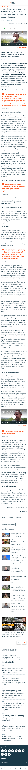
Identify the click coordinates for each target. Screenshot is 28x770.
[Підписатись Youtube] (12, 750)
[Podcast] (5, 754)
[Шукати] (25, 768)
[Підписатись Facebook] (2, 750)
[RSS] (2, 754)
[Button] (10, 24)
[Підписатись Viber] (19, 750)
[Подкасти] (20, 768)
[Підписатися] (9, 754)
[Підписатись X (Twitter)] (9, 750)
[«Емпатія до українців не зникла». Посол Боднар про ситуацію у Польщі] (6, 535)
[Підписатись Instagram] (16, 750)
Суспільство (5, 6)
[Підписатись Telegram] (23, 750)
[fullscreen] (25, 44)
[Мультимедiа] (15, 768)
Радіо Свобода (9, 413)
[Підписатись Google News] (5, 750)
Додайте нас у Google (6, 768)
